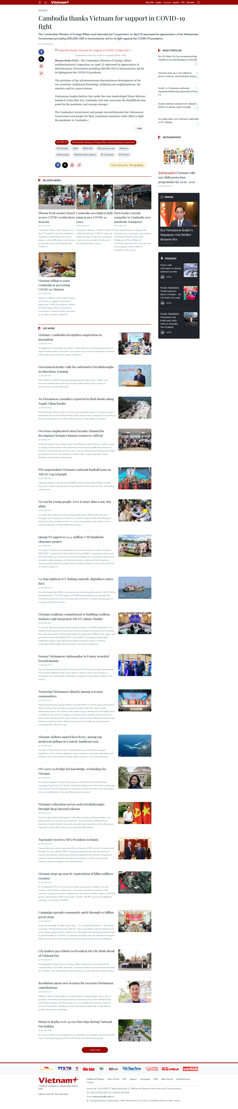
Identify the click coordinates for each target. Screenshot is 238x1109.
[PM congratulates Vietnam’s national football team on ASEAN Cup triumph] (134, 478)
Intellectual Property (95, 1079)
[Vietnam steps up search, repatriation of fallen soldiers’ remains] (134, 882)
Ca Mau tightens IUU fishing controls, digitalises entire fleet (75, 581)
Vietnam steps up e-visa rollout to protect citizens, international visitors (177, 74)
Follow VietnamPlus (119, 165)
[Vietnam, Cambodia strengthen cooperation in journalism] (134, 344)
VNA (156, 1079)
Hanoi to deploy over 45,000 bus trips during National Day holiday (75, 1024)
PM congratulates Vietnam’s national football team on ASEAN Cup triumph (74, 471)
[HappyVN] (47, 1069)
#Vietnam (124, 148)
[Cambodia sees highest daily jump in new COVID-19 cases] (94, 197)
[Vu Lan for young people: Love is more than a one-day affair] (134, 510)
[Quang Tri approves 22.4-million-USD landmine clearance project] (134, 546)
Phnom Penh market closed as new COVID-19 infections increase (56, 217)
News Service (167, 1079)
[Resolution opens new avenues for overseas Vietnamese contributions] (134, 992)
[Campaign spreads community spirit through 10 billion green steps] (134, 921)
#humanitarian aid (106, 148)
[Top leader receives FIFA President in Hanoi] (134, 848)
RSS (124, 1079)
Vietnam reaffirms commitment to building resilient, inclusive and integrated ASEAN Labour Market (74, 616)
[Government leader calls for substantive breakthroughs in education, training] (134, 376)
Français (167, 2)
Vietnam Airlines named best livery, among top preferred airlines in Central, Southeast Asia (70, 739)
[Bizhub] (113, 1069)
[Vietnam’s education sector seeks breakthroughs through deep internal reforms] (134, 813)
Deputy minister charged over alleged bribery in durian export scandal (177, 105)
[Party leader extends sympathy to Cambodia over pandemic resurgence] (132, 197)
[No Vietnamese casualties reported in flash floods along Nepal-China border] (134, 408)
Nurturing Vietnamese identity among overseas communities (70, 693)
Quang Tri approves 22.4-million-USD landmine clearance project (71, 539)
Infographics (172, 137)
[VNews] (77, 1069)
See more (49, 328)
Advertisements (183, 1079)
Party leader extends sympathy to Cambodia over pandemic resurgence (132, 217)
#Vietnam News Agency (85, 154)
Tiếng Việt (149, 2)
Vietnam (125, 154)
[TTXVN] (64, 1069)
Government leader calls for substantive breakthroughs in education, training (76, 369)
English (158, 2)
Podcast (170, 258)
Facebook (41, 52)
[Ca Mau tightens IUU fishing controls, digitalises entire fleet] (134, 588)
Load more (95, 1049)
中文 (183, 2)
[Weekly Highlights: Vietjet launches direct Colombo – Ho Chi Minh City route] (191, 293)
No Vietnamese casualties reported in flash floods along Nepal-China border (76, 401)
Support (133, 1079)
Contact (90, 1082)
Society (43, 10)
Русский (190, 2)
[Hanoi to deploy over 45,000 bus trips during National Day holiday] (134, 1030)
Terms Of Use (113, 1079)
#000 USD (87, 148)
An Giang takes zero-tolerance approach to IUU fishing (178, 120)
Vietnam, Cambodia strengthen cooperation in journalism (70, 337)
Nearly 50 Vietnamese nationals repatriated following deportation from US (177, 91)
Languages (145, 1079)
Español (176, 2)
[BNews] (101, 1069)
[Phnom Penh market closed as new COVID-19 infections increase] (57, 197)
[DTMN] (170, 1069)
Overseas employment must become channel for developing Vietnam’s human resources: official (71, 433)
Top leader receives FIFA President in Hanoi (68, 839)
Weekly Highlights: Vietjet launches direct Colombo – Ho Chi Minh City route (170, 292)
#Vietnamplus (63, 154)
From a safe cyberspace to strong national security (170, 268)
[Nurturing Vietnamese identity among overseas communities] (134, 700)
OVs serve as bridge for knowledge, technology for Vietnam (72, 771)
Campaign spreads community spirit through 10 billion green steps (76, 914)
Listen (168, 277)
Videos (168, 197)
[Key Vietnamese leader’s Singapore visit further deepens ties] (179, 214)
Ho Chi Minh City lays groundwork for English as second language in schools (177, 58)
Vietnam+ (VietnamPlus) (60, 2)
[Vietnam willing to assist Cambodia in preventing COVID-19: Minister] (57, 264)
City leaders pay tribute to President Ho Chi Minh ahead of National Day (76, 953)
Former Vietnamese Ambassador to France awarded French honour (73, 658)
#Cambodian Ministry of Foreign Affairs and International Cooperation (103, 142)
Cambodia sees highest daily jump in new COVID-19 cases (94, 217)
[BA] (190, 1069)
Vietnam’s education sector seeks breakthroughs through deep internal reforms (71, 806)
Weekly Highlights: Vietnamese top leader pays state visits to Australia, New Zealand (169, 320)
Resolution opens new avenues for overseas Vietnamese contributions (75, 985)
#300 (75, 148)
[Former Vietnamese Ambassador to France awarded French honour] (134, 665)
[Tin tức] (88, 1069)
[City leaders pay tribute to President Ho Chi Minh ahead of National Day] (134, 960)
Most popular (172, 50)
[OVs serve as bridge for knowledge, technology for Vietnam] (134, 778)
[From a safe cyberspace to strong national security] (191, 270)
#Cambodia (62, 148)
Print (41, 66)
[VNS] (132, 1069)
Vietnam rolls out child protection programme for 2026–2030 (176, 177)
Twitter (41, 59)
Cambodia (109, 154)
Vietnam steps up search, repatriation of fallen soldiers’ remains (76, 876)
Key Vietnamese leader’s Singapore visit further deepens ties (176, 234)
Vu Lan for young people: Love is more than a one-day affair (74, 503)
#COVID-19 (62, 142)
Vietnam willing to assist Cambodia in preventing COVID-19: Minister (54, 285)
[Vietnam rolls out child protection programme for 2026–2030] (179, 155)
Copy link (41, 73)
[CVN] (152, 1069)
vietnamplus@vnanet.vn (103, 1096)
